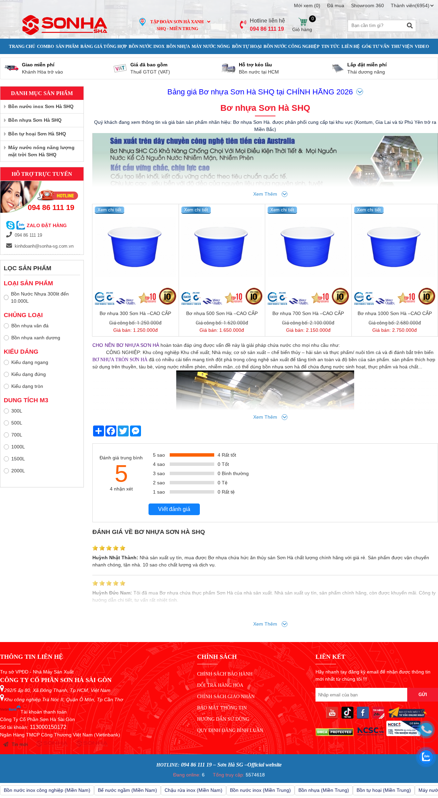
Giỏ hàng (302, 22)
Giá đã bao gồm (148, 64)
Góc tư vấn (375, 46)
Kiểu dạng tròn (27, 386)
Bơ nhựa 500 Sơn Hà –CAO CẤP (222, 313)
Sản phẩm (67, 46)
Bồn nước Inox (147, 46)
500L (16, 423)
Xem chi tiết (109, 209)
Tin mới (20, 744)
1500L (18, 458)
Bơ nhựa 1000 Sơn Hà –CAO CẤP (395, 313)
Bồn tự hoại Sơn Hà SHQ (37, 133)
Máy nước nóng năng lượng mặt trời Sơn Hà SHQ (41, 151)
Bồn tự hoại (247, 46)
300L (16, 411)
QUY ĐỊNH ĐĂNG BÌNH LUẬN (230, 730)
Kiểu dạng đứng (28, 374)
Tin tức (330, 46)
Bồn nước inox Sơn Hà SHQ (41, 106)
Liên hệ (351, 46)
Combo (45, 46)
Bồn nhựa (178, 46)
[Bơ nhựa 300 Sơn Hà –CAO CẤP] (135, 247)
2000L (18, 470)
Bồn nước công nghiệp (291, 46)
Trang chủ (22, 46)
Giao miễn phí (38, 64)
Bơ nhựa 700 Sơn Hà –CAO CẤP (308, 313)
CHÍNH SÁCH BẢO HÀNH (225, 674)
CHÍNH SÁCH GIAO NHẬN (226, 696)
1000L (18, 446)
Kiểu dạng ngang (29, 362)
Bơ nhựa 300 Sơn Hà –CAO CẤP (135, 313)
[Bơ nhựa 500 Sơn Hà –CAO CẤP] (222, 247)
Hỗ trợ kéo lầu (255, 64)
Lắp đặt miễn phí (367, 64)
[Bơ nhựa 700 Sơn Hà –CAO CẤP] (308, 247)
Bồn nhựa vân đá (30, 325)
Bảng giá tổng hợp (103, 46)
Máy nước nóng (211, 46)
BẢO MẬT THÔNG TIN (222, 707)
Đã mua (335, 5)
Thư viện (402, 46)
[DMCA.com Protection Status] (334, 734)
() (307, 5)
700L (16, 434)
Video (422, 46)
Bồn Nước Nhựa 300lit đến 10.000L (40, 297)
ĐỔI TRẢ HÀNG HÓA (220, 685)
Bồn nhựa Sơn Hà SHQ (35, 120)
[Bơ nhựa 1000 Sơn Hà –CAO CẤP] (395, 247)
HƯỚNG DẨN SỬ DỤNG (223, 719)
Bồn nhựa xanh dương (35, 337)
